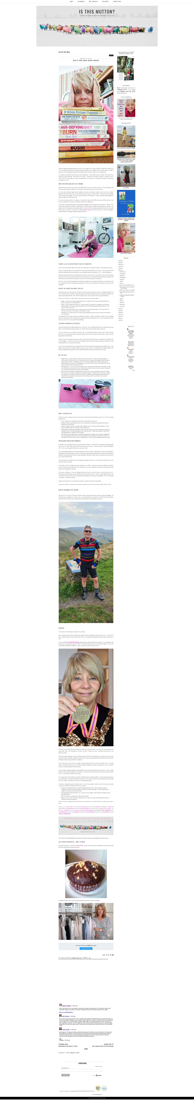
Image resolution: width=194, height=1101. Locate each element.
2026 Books (105, 1)
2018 (120, 312)
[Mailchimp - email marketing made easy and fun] (97, 1076)
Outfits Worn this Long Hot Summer (126, 148)
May (121, 298)
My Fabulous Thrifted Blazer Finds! (131, 360)
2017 (120, 314)
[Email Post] (89, 957)
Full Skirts (126, 187)
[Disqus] (86, 983)
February (122, 304)
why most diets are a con (103, 959)
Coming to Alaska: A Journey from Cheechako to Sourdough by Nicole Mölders (126, 219)
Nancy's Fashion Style (64, 813)
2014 (120, 318)
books (133, 89)
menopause (123, 93)
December (122, 271)
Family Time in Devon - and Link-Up (127, 290)
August (121, 279)
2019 (120, 310)
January (121, 306)
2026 (120, 260)
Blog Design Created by (97, 1098)
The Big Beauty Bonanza (126, 253)
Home (86, 1049)
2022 (120, 268)
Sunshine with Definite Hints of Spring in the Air (131, 344)
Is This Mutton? (97, 11)
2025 (120, 262)
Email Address (65, 1068)
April (121, 300)
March (121, 302)
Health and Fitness (65, 959)
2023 (120, 266)
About (71, 1)
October (121, 275)
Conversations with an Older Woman (131, 332)
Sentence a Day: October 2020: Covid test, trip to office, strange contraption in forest (126, 161)
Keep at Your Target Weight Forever (127, 285)
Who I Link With (93, 1)
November (122, 273)
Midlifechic (130, 366)
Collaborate (81, 1)
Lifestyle (71, 959)
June (121, 283)
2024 (120, 264)
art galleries (129, 89)
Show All (133, 370)
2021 (120, 270)
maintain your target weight (78, 959)
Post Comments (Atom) (73, 1052)
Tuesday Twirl (117, 1)
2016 (120, 316)
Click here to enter (86, 948)
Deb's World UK (131, 350)
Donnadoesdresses (131, 357)
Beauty (118, 87)
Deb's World (131, 341)
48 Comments (85, 957)
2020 (120, 308)
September (122, 277)
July (121, 281)
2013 (120, 320)
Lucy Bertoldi (76, 812)
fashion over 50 (125, 91)
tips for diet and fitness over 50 (91, 959)
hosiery (118, 93)
